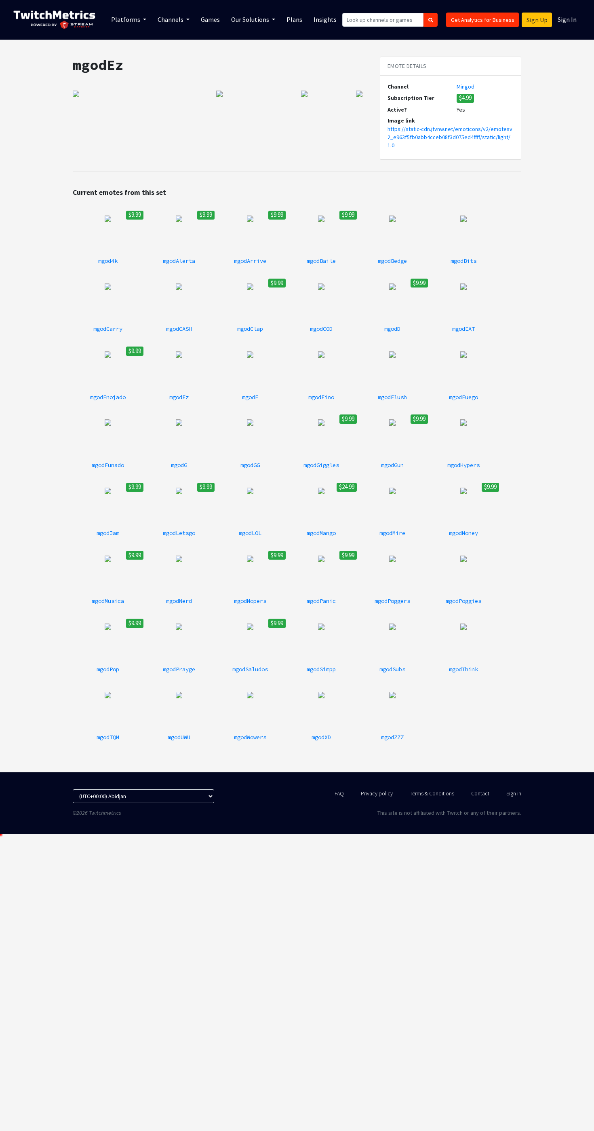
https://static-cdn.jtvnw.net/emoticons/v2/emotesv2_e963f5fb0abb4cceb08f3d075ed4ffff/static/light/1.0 (450, 137)
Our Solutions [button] (250, 19)
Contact (480, 793)
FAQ (339, 793)
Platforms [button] (126, 19)
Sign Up (537, 20)
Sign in (513, 793)
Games (210, 19)
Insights (325, 19)
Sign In (567, 19)
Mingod (465, 86)
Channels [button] (171, 19)
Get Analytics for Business (482, 19)
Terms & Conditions (432, 793)
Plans (294, 19)
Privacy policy (377, 793)
